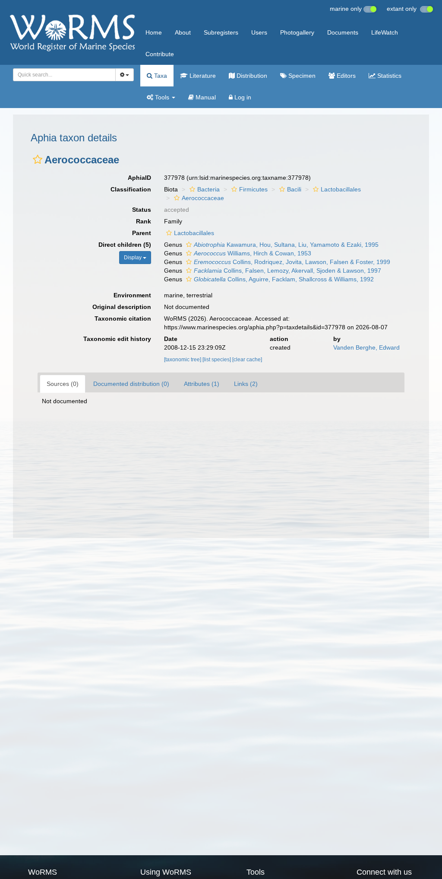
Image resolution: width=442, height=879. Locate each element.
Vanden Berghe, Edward (366, 347)
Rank (143, 221)
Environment (132, 295)
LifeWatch (384, 32)
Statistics (388, 75)
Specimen (301, 75)
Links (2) (246, 383)
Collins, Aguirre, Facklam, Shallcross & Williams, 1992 (284, 279)
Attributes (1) (201, 383)
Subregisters (221, 32)
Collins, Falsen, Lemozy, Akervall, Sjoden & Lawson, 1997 (287, 270)
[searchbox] (61, 75)
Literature (202, 75)
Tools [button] (162, 97)
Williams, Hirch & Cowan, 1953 (252, 253)
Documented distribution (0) (131, 383)
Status (141, 209)
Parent (141, 232)
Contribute (159, 54)
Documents (342, 32)
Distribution (251, 75)
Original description (121, 306)
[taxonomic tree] (183, 360)
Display (133, 258)
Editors (345, 75)
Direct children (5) (124, 244)
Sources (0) (63, 383)
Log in (242, 97)
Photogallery (297, 32)
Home (153, 32)
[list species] (217, 360)
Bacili (294, 189)
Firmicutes (253, 189)
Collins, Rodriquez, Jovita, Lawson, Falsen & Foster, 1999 (292, 261)
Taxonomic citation (123, 318)
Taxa (159, 75)
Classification (130, 189)
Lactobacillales (341, 189)
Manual (205, 97)
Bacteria (208, 189)
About (183, 32)
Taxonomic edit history (117, 338)
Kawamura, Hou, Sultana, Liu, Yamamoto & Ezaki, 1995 (286, 244)
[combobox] (64, 74)
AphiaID (139, 177)
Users (259, 32)
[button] (37, 159)
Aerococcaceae (203, 197)
